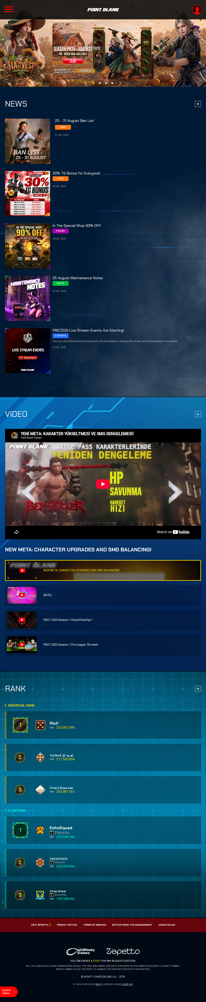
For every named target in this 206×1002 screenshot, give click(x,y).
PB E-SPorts (39, 924)
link (103, 141)
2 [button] (100, 83)
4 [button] (112, 83)
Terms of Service (94, 924)
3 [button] (106, 83)
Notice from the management (132, 924)
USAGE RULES (166, 924)
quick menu (6, 992)
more (198, 104)
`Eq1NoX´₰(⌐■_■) (61, 755)
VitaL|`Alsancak (61, 788)
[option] (103, 50)
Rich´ (55, 723)
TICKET (97, 960)
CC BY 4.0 (127, 984)
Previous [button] (86, 83)
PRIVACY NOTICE (67, 924)
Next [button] (120, 83)
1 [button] (94, 83)
